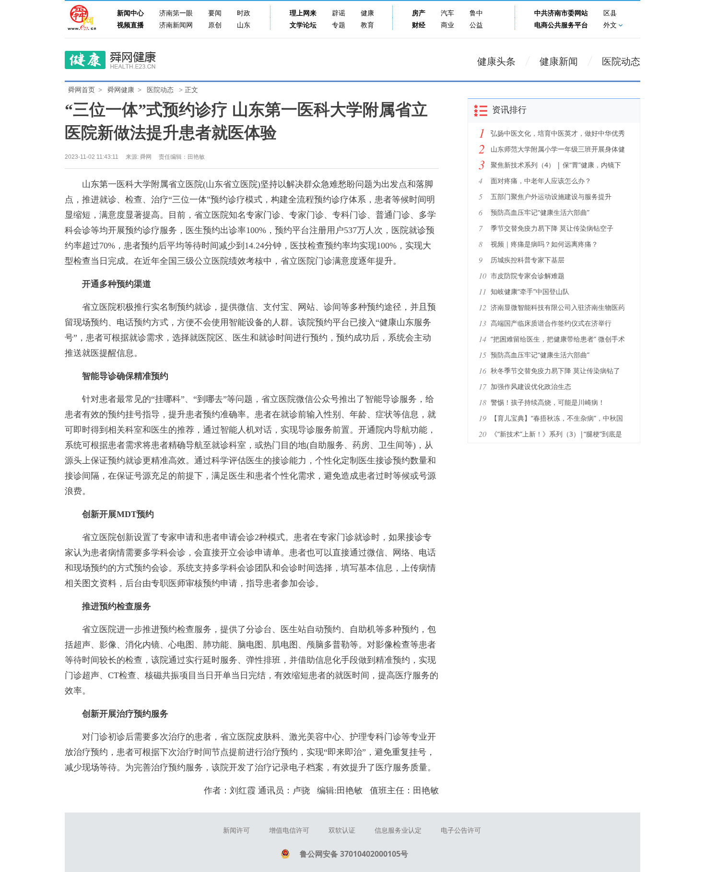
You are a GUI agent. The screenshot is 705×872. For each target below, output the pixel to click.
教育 (367, 25)
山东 (243, 25)
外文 (610, 25)
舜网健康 (120, 90)
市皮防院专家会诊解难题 (527, 275)
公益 (476, 25)
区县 (610, 13)
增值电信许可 (289, 830)
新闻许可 (236, 830)
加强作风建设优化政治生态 (531, 386)
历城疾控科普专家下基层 (527, 259)
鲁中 (476, 13)
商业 (447, 25)
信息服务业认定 (398, 830)
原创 (215, 25)
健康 (367, 13)
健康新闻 (559, 61)
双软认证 (342, 830)
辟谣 (338, 13)
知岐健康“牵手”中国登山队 (530, 291)
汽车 (447, 13)
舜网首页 (81, 90)
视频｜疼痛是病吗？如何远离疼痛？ (544, 243)
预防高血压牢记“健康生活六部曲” (540, 212)
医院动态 (621, 61)
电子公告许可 (461, 830)
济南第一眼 (176, 13)
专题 (338, 25)
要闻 (215, 13)
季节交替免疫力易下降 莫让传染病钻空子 (552, 228)
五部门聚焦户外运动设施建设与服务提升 (551, 196)
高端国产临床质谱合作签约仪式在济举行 (551, 323)
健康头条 (496, 61)
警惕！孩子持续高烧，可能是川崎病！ (548, 402)
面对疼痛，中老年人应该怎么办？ (541, 180)
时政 (243, 13)
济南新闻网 (176, 25)
